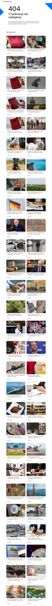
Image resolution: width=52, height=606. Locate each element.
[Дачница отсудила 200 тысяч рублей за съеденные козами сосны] (36, 147)
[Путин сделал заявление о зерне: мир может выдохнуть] (15, 228)
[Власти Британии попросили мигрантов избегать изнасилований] (36, 289)
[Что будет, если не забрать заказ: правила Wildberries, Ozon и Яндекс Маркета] (15, 269)
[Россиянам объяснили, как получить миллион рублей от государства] (15, 350)
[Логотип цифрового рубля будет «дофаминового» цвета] (36, 330)
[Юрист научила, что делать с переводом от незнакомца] (15, 147)
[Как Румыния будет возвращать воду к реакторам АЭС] (36, 187)
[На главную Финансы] (8, 1)
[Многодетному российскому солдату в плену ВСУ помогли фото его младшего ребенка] (15, 65)
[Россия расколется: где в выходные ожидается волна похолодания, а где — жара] (15, 167)
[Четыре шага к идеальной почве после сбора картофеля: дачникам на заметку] (15, 574)
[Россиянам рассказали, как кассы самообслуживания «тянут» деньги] (36, 45)
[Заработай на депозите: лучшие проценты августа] (36, 574)
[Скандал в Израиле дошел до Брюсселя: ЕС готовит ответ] (15, 208)
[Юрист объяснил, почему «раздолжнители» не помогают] (36, 533)
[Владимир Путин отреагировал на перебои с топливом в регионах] (36, 269)
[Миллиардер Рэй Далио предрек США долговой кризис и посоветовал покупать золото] (36, 106)
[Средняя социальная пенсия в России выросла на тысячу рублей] (15, 289)
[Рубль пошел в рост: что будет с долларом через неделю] (15, 248)
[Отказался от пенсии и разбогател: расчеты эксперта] (15, 126)
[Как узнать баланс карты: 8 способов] (36, 391)
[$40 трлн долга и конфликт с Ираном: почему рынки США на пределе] (15, 330)
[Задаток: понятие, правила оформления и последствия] (36, 208)
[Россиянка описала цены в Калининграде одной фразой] (36, 65)
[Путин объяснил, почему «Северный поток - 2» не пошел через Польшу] (36, 452)
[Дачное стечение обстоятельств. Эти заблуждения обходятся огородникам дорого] (15, 493)
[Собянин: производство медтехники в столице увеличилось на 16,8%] (15, 472)
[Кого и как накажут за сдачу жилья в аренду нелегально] (15, 513)
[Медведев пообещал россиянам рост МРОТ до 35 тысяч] (36, 350)
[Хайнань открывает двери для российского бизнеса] (36, 594)
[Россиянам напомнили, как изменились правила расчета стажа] (36, 554)
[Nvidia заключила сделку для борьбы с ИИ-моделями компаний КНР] (15, 554)
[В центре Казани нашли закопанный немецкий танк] (36, 309)
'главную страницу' (22, 24)
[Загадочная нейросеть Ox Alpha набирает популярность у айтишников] (36, 432)
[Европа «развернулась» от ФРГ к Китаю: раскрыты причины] (15, 452)
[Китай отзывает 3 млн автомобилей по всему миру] (15, 533)
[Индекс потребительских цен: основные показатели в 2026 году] (36, 411)
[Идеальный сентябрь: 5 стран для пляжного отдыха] (15, 371)
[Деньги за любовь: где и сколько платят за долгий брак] (36, 126)
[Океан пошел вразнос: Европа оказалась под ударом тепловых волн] (36, 167)
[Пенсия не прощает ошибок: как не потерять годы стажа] (15, 85)
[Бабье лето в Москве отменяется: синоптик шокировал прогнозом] (36, 248)
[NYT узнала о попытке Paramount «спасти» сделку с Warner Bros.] (36, 493)
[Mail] (4, 1)
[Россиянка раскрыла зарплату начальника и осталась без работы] (36, 472)
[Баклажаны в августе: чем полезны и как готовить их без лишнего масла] (15, 411)
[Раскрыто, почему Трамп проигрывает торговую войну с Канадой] (15, 432)
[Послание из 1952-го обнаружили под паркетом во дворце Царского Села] (36, 228)
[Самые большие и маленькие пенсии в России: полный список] (15, 45)
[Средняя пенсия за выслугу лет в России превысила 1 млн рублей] (15, 106)
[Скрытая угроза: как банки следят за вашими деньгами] (36, 85)
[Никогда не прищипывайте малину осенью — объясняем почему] (15, 309)
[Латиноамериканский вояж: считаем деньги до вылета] (15, 391)
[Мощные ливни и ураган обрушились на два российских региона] (36, 513)
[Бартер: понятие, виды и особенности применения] (36, 371)
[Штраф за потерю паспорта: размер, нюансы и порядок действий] (15, 187)
